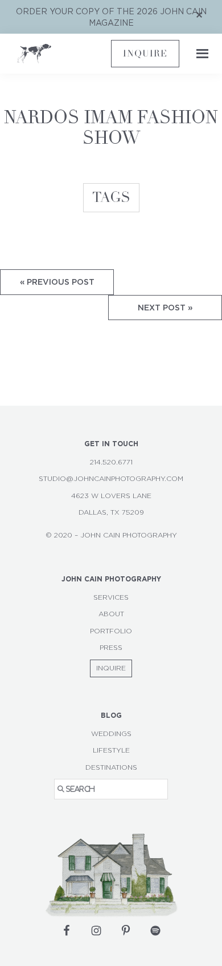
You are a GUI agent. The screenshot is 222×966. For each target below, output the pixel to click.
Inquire (145, 53)
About (111, 614)
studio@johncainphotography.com (111, 478)
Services (111, 597)
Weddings (111, 733)
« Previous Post (57, 281)
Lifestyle (111, 750)
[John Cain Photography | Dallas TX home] (64, 53)
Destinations (111, 767)
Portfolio (111, 631)
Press (111, 647)
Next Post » (165, 307)
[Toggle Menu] (199, 53)
